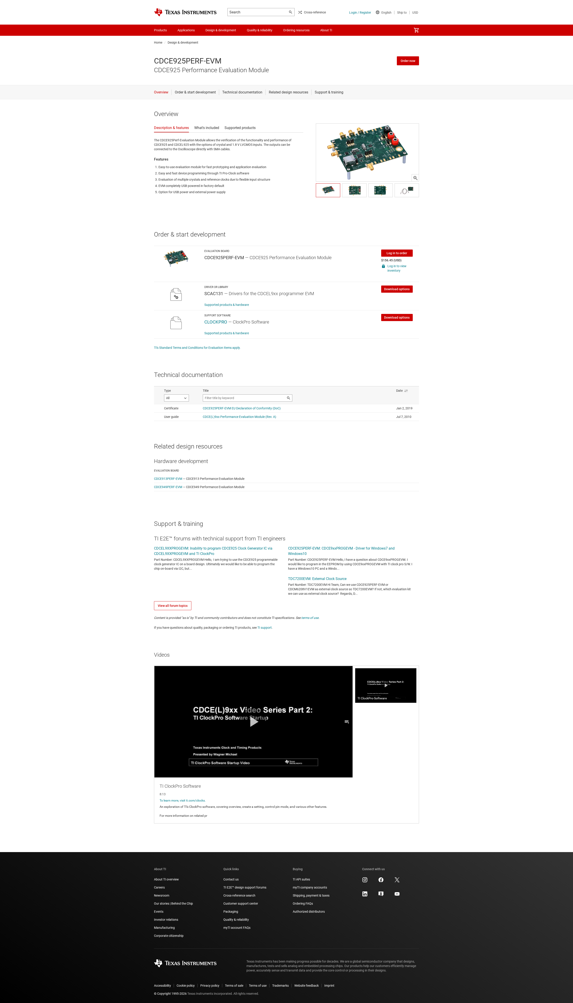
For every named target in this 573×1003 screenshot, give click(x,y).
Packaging (230, 911)
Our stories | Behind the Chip (173, 903)
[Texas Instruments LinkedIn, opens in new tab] (365, 895)
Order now (408, 61)
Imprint (329, 985)
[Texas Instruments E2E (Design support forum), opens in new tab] (381, 895)
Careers (159, 887)
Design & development (183, 42)
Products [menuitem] (160, 30)
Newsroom (161, 895)
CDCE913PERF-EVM (168, 478)
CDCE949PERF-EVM (168, 487)
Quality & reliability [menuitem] (259, 30)
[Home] (185, 12)
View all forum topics (173, 605)
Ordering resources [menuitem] (296, 30)
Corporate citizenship (169, 935)
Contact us (231, 879)
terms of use (310, 618)
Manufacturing (164, 927)
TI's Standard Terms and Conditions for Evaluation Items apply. (197, 347)
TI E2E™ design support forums (244, 887)
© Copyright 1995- (170, 993)
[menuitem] (416, 30)
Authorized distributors (309, 911)
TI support (264, 627)
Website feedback (306, 985)
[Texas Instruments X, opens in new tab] (397, 881)
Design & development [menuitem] (220, 30)
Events (158, 911)
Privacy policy (209, 985)
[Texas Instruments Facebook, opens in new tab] (381, 881)
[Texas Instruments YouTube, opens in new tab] (397, 895)
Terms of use (258, 985)
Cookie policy (186, 985)
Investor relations (166, 919)
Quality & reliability (236, 919)
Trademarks (280, 985)
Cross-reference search (239, 895)
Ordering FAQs (303, 903)
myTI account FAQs (236, 927)
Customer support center (240, 903)
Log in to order (397, 253)
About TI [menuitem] (326, 30)
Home (158, 42)
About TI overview (166, 879)
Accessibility (162, 985)
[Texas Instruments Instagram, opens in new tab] (365, 881)
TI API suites (301, 879)
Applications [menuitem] (186, 30)
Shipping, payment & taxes (311, 895)
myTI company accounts (310, 887)
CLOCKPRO (215, 322)
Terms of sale (234, 985)
